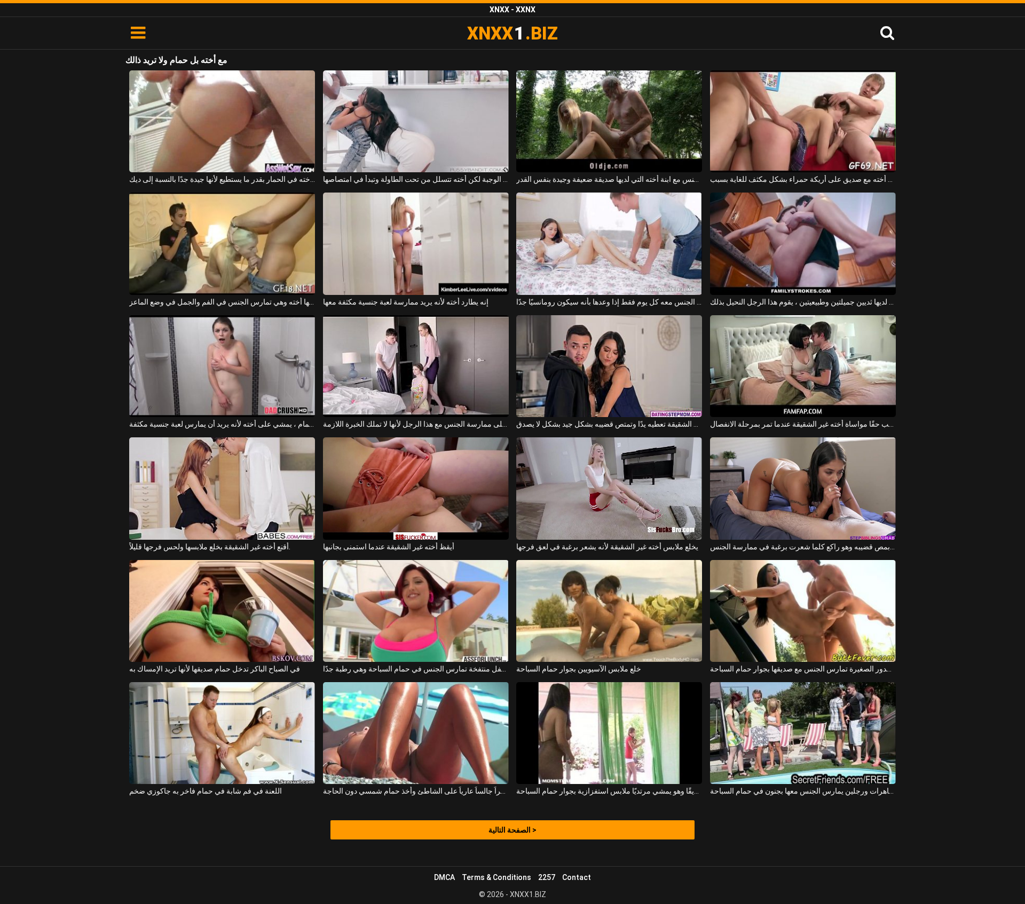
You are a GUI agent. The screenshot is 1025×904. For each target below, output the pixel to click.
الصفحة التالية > (512, 830)
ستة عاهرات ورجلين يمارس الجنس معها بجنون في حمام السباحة (803, 791)
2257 (546, 877)
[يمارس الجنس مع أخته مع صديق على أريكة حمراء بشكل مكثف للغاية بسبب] (803, 121)
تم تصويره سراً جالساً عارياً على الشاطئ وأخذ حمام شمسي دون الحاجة (416, 791)
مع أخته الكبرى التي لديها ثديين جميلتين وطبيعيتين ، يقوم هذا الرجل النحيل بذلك (803, 302)
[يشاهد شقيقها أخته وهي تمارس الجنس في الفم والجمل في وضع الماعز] (222, 243)
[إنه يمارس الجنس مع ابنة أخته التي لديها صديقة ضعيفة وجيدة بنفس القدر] (609, 121)
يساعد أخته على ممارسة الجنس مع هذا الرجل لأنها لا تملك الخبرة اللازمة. (416, 424)
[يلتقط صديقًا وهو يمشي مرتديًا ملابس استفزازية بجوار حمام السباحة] (609, 733)
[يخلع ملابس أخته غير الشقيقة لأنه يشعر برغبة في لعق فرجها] (609, 488)
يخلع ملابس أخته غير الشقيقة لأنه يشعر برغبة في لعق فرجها (607, 546)
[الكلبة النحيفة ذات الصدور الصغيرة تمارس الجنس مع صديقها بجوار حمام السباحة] (803, 611)
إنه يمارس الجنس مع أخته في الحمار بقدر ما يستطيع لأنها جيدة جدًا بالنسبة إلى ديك (222, 179)
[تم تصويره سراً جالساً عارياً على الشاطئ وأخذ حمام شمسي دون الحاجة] (416, 733)
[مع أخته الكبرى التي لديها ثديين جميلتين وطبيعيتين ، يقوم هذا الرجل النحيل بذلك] (803, 243)
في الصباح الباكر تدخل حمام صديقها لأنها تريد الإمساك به (214, 669)
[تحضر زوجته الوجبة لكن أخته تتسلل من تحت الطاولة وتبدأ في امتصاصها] (416, 121)
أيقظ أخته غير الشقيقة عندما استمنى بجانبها (388, 546)
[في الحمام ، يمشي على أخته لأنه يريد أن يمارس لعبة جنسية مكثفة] (222, 366)
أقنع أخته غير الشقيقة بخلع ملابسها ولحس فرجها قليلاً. (209, 546)
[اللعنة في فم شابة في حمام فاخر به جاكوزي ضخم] (222, 733)
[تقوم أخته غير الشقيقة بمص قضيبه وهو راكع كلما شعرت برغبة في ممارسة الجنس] (803, 488)
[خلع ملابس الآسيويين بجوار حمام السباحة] (609, 611)
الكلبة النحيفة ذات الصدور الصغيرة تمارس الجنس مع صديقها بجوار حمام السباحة (803, 669)
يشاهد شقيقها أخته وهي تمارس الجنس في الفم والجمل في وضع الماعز (222, 302)
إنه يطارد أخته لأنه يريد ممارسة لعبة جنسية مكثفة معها (405, 302)
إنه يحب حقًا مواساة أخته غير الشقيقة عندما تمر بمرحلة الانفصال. (803, 424)
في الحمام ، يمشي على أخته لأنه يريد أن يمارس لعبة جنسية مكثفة (222, 424)
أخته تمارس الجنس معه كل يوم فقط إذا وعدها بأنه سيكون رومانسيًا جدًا (609, 302)
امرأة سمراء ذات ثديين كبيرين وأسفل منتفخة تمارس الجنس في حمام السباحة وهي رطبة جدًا (416, 669)
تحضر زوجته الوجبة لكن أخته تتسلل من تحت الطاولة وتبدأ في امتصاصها (416, 179)
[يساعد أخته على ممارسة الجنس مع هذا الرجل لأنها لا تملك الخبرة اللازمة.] (416, 366)
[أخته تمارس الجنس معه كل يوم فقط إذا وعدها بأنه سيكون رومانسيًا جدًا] (609, 243)
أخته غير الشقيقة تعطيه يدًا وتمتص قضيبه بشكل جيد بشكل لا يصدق (609, 424)
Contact (576, 877)
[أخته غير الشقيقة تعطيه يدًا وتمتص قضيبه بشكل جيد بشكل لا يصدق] (609, 366)
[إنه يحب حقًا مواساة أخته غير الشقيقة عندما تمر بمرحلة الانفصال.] (803, 366)
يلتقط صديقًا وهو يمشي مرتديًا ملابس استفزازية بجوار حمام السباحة (609, 791)
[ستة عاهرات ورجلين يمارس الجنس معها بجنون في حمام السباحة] (803, 733)
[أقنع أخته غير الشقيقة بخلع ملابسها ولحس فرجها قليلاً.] (222, 488)
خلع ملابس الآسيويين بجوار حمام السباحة (578, 669)
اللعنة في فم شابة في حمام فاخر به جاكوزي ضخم (205, 791)
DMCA (444, 877)
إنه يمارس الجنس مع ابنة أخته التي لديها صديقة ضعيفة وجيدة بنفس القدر (609, 179)
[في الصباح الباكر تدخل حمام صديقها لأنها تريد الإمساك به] (222, 611)
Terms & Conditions (496, 877)
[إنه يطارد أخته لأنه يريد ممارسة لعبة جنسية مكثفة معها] (416, 243)
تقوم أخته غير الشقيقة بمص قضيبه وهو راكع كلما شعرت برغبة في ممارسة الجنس (803, 546)
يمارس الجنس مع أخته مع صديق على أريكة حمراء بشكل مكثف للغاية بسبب (803, 179)
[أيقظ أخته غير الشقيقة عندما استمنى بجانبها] (416, 488)
